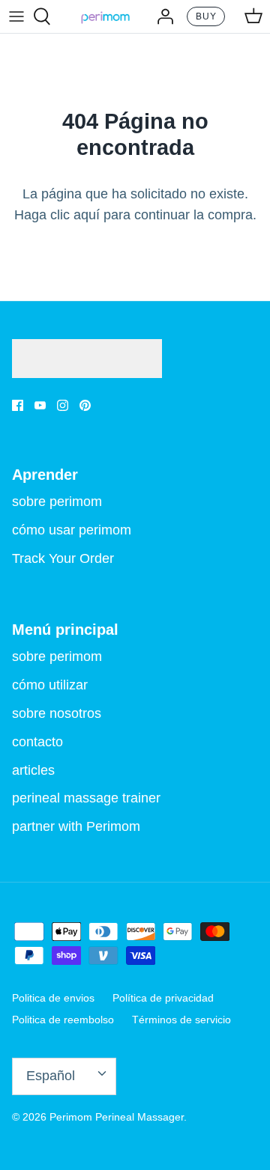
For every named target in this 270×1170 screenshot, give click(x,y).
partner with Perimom (76, 826)
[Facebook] (17, 405)
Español (50, 1075)
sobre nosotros (56, 713)
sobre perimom (57, 501)
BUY (206, 16)
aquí (87, 214)
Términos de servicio (181, 1020)
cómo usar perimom (71, 529)
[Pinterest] (85, 405)
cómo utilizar (50, 684)
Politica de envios (53, 998)
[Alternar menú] (16, 16)
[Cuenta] (161, 16)
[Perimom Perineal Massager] (105, 16)
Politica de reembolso (63, 1020)
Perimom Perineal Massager (117, 1117)
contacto (37, 741)
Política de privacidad (163, 998)
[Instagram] (62, 405)
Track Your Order (63, 558)
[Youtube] (40, 405)
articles (33, 770)
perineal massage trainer (86, 797)
